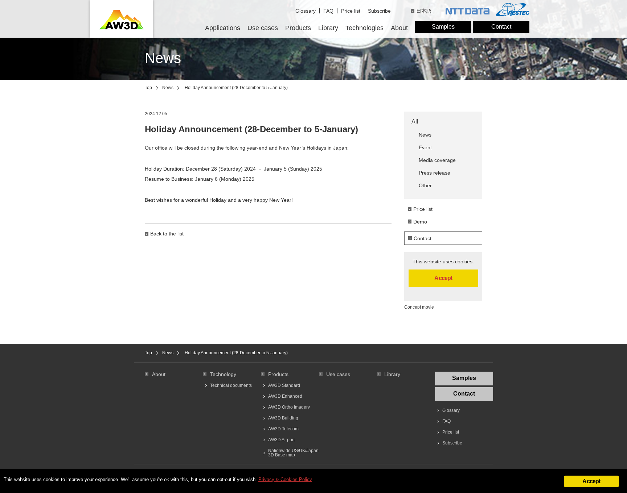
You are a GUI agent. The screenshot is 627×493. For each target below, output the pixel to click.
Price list (350, 11)
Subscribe (379, 11)
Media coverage (437, 160)
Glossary (305, 11)
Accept (443, 278)
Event (425, 147)
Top (148, 87)
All (414, 121)
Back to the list (167, 234)
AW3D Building (283, 418)
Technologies (364, 28)
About (399, 28)
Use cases (262, 28)
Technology (223, 374)
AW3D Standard (284, 385)
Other (425, 185)
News (167, 87)
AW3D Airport (281, 440)
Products (298, 28)
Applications (222, 28)
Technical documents (231, 385)
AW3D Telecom (283, 429)
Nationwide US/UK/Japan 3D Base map (293, 452)
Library (328, 28)
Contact (501, 27)
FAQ (328, 11)
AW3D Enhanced (285, 396)
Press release (434, 173)
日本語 (423, 11)
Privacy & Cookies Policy (285, 479)
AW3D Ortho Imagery (289, 407)
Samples (443, 27)
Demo (420, 222)
